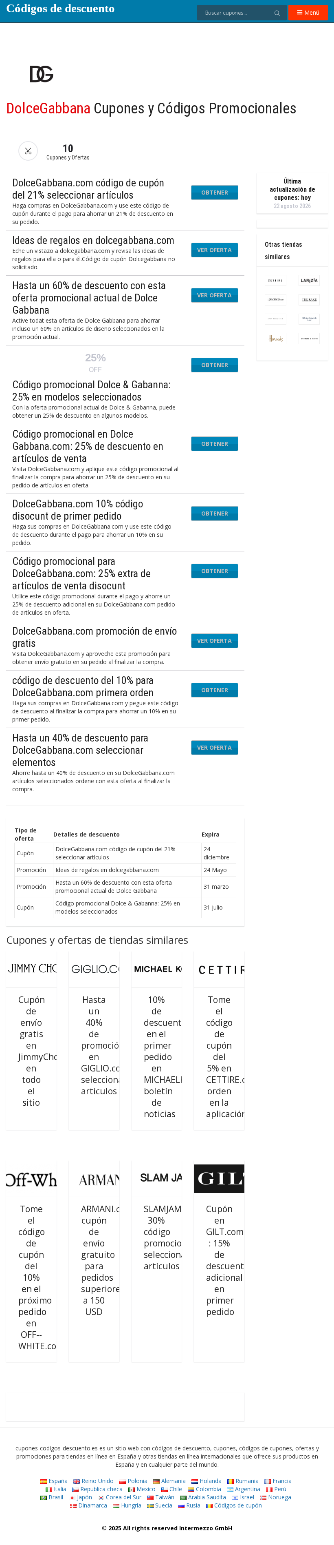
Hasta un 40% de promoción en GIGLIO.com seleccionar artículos (104, 1045)
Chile (175, 1489)
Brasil (55, 1497)
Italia (59, 1489)
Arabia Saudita (206, 1497)
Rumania (246, 1481)
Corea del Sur (122, 1497)
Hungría (130, 1505)
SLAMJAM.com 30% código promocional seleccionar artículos (172, 1237)
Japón (83, 1497)
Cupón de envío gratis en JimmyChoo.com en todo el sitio (50, 1051)
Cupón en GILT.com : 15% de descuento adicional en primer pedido (227, 1260)
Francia (281, 1481)
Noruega (278, 1497)
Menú (311, 12)
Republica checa (101, 1489)
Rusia (192, 1505)
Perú (279, 1489)
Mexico (145, 1489)
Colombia (207, 1489)
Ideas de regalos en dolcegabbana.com (93, 240)
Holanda (210, 1481)
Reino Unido (97, 1481)
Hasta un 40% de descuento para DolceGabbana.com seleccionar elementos (80, 750)
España (57, 1481)
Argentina (246, 1489)
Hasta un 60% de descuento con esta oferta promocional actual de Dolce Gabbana (89, 297)
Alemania (173, 1481)
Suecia (163, 1505)
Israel (246, 1497)
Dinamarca (92, 1505)
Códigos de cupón (237, 1505)
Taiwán (164, 1497)
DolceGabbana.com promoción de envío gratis (94, 637)
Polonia (136, 1481)
